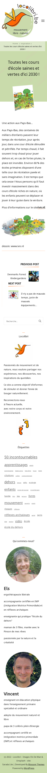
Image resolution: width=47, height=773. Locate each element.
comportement (27, 475)
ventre (11, 521)
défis (25, 482)
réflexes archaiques (17, 514)
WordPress (29, 768)
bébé (40, 470)
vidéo (18, 520)
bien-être (28, 470)
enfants (10, 489)
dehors (9, 482)
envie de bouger (23, 490)
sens (39, 515)
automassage (8, 470)
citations (9, 475)
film (13, 496)
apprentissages (16, 464)
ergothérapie (34, 490)
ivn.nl (41, 207)
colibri (18, 475)
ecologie (32, 482)
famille (7, 496)
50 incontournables (20, 456)
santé (33, 515)
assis (31, 465)
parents (27, 503)
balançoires (19, 470)
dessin (19, 482)
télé (5, 521)
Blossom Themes (36, 764)
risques (8, 509)
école (27, 521)
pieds (33, 503)
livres (31, 495)
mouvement (13, 502)
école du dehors (13, 527)
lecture (24, 496)
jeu (18, 496)
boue (34, 470)
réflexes (17, 509)
